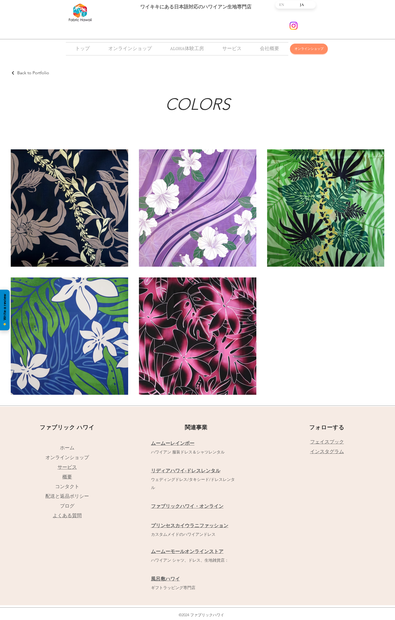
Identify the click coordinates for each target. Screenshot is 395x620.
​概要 (67, 477)
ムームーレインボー (173, 443)
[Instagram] (293, 25)
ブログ (67, 506)
